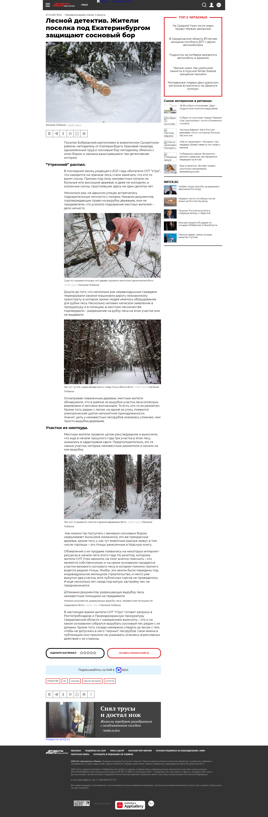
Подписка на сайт (95, 751)
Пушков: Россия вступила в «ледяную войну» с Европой (194, 212)
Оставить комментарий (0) (134, 653)
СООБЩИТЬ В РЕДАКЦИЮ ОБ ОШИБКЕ (113, 754)
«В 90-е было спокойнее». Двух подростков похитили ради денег (199, 107)
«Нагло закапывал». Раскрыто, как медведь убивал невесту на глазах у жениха (200, 144)
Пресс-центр (117, 751)
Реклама (76, 751)
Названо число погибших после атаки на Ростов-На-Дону (196, 199)
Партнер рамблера (102, 803)
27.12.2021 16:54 (54, 14)
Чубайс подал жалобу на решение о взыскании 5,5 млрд (199, 187)
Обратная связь (80, 754)
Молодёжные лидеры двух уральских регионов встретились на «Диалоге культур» (193, 85)
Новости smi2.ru (58, 739)
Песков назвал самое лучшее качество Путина (195, 236)
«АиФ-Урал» (74, 125)
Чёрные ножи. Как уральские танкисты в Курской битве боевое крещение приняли (193, 71)
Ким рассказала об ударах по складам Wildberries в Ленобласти (197, 224)
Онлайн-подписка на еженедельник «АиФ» (180, 751)
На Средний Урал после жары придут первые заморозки (193, 27)
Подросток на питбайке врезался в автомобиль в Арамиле (193, 56)
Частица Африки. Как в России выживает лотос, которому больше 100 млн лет (200, 132)
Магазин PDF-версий (140, 751)
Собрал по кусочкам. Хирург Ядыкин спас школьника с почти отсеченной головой (201, 120)
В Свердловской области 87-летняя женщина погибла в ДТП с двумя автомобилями (193, 42)
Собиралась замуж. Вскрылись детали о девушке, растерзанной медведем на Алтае (198, 156)
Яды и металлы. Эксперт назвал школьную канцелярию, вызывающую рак (197, 168)
